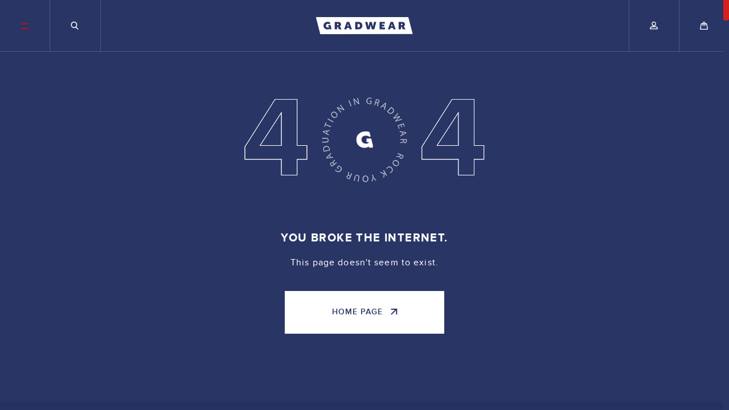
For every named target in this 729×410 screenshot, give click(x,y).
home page (357, 312)
